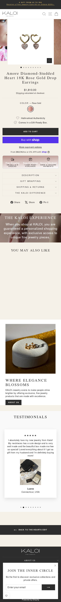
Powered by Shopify (30, 599)
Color (30, 103)
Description (30, 175)
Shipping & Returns (31, 187)
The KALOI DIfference (30, 192)
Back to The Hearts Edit (32, 529)
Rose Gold (30, 109)
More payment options (30, 147)
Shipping (20, 93)
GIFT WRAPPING (30, 181)
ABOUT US (13, 402)
